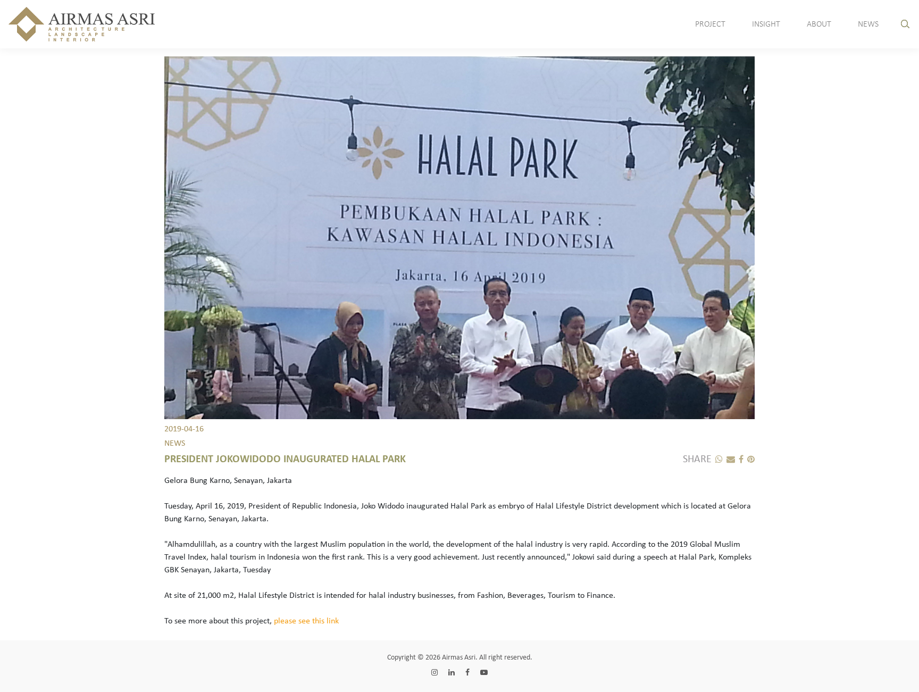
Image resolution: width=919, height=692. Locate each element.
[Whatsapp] (717, 460)
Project (710, 24)
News (868, 24)
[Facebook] (739, 460)
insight (766, 24)
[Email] (729, 460)
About (819, 24)
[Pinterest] (749, 460)
